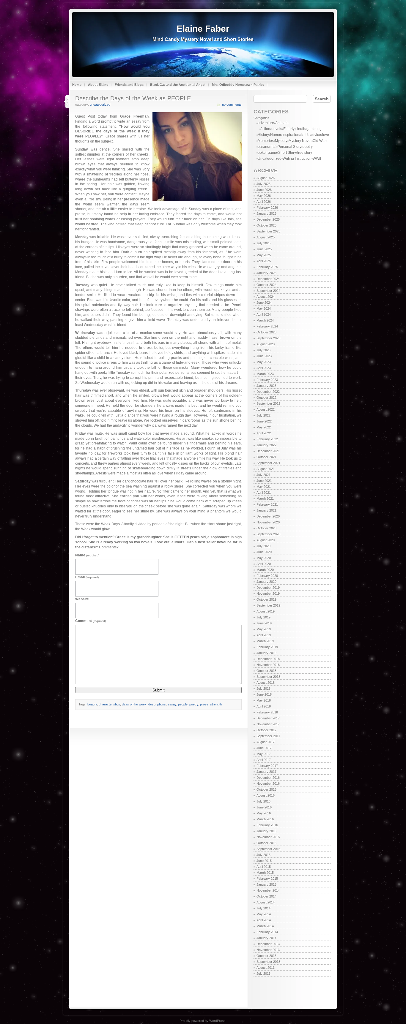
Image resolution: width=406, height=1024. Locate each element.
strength (216, 704)
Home (76, 84)
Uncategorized (100, 104)
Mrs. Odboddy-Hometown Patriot (238, 84)
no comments (232, 104)
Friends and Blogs (129, 84)
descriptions (157, 704)
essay (172, 704)
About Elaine (98, 84)
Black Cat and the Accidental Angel (177, 84)
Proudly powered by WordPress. (203, 1021)
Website (82, 599)
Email (87, 577)
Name (87, 555)
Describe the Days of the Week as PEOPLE (133, 98)
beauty (92, 704)
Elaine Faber (203, 29)
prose (204, 704)
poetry (193, 704)
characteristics (109, 704)
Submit (158, 690)
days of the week (134, 704)
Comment (90, 621)
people (183, 704)
